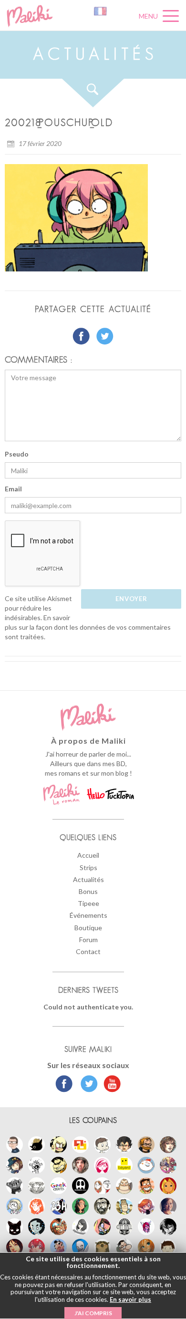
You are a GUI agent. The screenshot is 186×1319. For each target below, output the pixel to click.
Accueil (88, 855)
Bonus (88, 891)
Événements (88, 915)
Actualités (88, 879)
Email (13, 489)
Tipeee (88, 903)
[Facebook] (64, 1084)
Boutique (88, 928)
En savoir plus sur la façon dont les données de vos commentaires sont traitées (88, 627)
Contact (88, 951)
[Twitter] (86, 1084)
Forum (88, 939)
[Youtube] (110, 1084)
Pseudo (17, 454)
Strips (88, 867)
